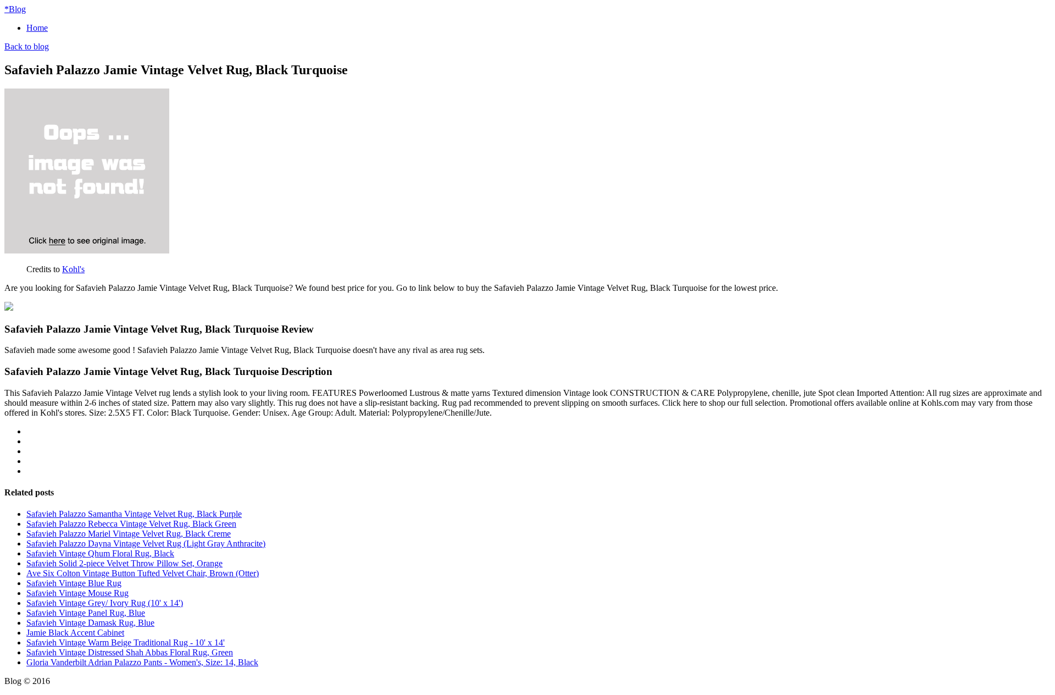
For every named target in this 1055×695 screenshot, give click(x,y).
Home (37, 27)
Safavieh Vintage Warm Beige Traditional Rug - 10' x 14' (125, 642)
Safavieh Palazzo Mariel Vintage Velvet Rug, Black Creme (128, 533)
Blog (15, 9)
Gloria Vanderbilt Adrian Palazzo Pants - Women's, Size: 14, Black (142, 662)
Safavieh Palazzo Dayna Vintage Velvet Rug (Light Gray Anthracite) (145, 543)
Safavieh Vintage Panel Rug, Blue (85, 612)
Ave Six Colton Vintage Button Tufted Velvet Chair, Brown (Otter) (142, 573)
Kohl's (73, 269)
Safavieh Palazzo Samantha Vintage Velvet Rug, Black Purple (134, 514)
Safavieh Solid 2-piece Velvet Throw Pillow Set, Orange (124, 563)
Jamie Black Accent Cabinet (75, 632)
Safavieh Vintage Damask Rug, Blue (90, 622)
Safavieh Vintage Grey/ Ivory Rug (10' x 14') (104, 603)
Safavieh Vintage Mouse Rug (77, 593)
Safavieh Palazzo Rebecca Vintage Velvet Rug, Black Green (131, 523)
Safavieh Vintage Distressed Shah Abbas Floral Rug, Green (129, 652)
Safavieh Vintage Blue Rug (73, 583)
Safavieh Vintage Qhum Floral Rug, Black (100, 553)
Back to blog (26, 46)
